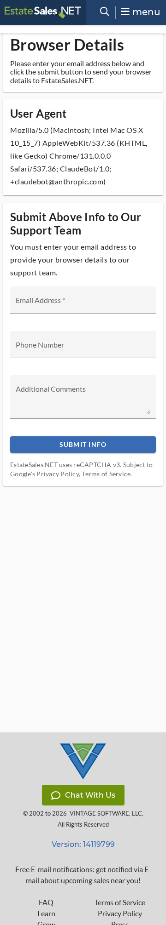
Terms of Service (106, 474)
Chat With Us (90, 795)
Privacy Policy (57, 474)
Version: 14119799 (83, 844)
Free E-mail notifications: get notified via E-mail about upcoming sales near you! (83, 875)
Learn (46, 913)
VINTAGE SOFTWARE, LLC (106, 813)
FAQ (46, 902)
